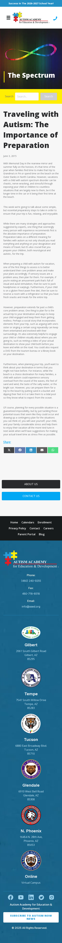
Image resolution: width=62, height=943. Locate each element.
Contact (35, 528)
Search (9, 96)
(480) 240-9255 (31, 580)
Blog (41, 534)
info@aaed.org (31, 606)
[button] (48, 96)
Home (14, 522)
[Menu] (8, 17)
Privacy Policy (17, 528)
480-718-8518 (31, 593)
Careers (48, 528)
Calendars (27, 522)
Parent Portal (26, 534)
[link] (31, 643)
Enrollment (45, 522)
